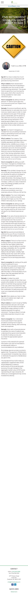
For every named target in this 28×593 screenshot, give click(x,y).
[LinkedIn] (15, 584)
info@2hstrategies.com (14, 582)
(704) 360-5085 (16, 571)
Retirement (14, 591)
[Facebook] (12, 584)
